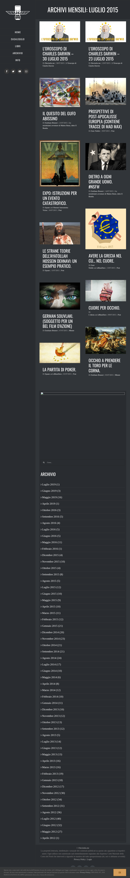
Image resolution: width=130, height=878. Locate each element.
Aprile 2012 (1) (50, 838)
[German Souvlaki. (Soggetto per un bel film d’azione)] (59, 296)
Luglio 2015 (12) (51, 587)
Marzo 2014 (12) (51, 690)
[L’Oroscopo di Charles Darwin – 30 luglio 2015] (59, 31)
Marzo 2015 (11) (51, 613)
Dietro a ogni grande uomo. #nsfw (100, 181)
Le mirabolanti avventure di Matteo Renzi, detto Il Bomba (60, 125)
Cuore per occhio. (104, 308)
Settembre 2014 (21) (53, 651)
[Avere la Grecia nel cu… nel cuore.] (105, 229)
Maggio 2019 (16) (52, 497)
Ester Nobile (95, 131)
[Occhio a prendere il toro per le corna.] (105, 340)
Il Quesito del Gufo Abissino (59, 116)
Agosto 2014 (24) (51, 658)
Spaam (47, 208)
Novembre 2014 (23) (53, 638)
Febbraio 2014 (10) (52, 696)
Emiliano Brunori (51, 123)
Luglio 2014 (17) (51, 664)
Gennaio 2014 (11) (52, 702)
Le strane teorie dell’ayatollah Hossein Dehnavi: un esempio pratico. (60, 258)
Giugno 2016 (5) (51, 535)
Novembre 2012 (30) (53, 793)
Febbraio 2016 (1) (52, 548)
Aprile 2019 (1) (50, 503)
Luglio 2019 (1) (51, 484)
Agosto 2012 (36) (51, 812)
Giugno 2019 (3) (51, 490)
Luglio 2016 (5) (51, 529)
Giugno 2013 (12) (52, 748)
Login (89, 859)
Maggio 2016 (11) (52, 542)
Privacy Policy (80, 859)
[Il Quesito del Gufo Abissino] (59, 92)
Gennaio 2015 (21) (52, 625)
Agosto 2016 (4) (51, 522)
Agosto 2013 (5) (51, 735)
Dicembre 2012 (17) (53, 786)
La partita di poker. (59, 369)
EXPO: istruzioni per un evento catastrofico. (60, 198)
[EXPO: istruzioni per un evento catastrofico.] (59, 163)
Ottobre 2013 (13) (52, 722)
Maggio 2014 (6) (51, 677)
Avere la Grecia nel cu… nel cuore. (105, 258)
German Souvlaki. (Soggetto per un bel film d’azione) (58, 321)
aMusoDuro (101, 268)
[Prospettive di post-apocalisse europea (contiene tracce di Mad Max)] (105, 91)
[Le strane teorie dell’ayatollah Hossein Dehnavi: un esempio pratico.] (59, 233)
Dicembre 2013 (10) (53, 709)
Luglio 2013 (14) (51, 741)
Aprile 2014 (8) (50, 683)
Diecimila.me (50, 63)
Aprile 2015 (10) (51, 606)
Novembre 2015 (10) (53, 561)
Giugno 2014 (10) (52, 670)
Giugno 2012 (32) (52, 825)
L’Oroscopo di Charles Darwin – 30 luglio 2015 (58, 53)
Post (112, 131)
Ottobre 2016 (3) (51, 510)
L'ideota (91, 315)
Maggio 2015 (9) (51, 600)
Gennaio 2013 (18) (52, 780)
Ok (120, 872)
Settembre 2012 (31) (53, 805)
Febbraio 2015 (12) (52, 619)
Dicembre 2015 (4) (52, 555)
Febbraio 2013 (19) (52, 773)
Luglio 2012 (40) (51, 818)
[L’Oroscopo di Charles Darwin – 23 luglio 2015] (105, 31)
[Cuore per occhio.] (105, 290)
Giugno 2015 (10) (52, 593)
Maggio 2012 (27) (52, 831)
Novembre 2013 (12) (53, 715)
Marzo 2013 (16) (51, 767)
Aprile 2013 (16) (51, 760)
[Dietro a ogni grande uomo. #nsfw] (105, 156)
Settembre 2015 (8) (52, 574)
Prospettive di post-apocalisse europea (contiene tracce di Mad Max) (105, 119)
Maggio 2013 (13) (52, 754)
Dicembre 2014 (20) (53, 632)
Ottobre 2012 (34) (52, 799)
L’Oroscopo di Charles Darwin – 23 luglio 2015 (104, 53)
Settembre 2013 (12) (53, 728)
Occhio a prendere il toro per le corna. (104, 365)
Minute (71, 331)
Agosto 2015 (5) (51, 580)
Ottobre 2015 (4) (51, 568)
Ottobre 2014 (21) (52, 645)
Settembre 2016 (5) (52, 516)
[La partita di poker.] (59, 353)
